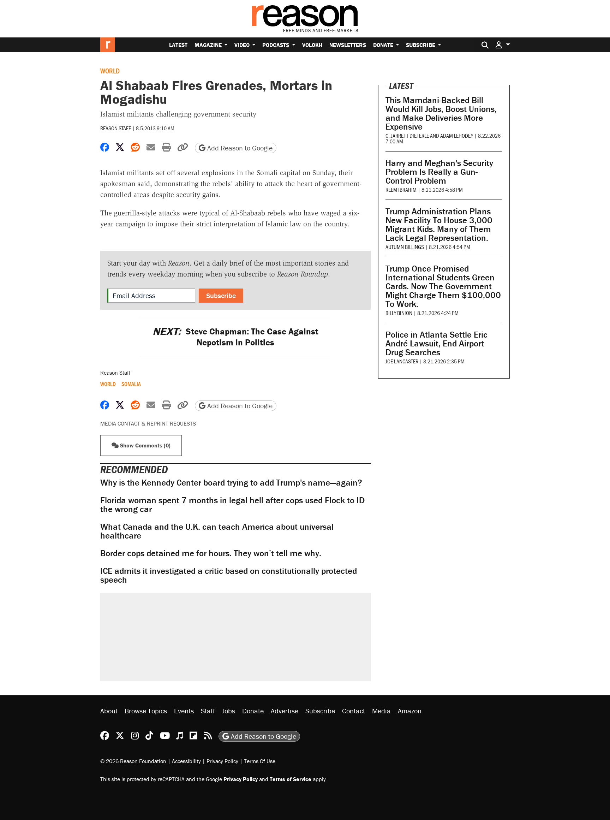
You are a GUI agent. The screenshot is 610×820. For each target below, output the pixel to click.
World (110, 70)
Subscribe (421, 44)
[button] (503, 44)
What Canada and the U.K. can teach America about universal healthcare (217, 531)
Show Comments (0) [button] (145, 445)
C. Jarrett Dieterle (407, 135)
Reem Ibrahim (401, 189)
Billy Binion (398, 312)
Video (242, 44)
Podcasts (276, 44)
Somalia (131, 384)
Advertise (284, 710)
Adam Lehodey (456, 135)
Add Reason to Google (239, 147)
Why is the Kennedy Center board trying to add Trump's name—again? (231, 482)
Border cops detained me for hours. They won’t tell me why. (210, 553)
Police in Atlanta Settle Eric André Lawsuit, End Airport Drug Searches (436, 343)
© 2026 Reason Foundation (133, 761)
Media (381, 710)
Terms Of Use (259, 761)
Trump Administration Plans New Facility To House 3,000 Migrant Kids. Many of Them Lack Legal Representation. (438, 224)
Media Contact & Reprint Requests (148, 423)
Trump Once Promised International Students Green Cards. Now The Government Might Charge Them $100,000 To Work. (443, 286)
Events (184, 710)
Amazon (409, 710)
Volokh (312, 44)
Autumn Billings (404, 246)
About (109, 710)
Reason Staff (115, 128)
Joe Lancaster (401, 361)
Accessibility (186, 761)
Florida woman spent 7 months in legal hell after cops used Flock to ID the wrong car (232, 505)
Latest (178, 44)
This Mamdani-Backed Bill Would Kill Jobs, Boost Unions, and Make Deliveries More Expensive (441, 113)
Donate (384, 44)
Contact (353, 710)
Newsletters (347, 44)
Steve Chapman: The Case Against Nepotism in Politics (235, 337)
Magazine (209, 44)
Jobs (228, 710)
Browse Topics (146, 710)
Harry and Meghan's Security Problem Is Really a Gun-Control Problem (439, 172)
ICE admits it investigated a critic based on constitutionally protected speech (228, 575)
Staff (208, 710)
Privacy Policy (222, 761)
